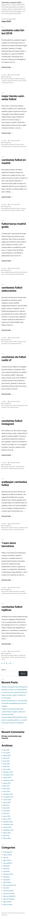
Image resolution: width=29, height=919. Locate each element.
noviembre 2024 (8, 775)
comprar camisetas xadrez (17, 210)
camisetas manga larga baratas (11, 591)
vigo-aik (5, 857)
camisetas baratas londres (10, 272)
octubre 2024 (7, 777)
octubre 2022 (7, 827)
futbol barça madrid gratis (14, 225)
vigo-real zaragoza (9, 899)
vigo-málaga (7, 882)
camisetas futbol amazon (9, 405)
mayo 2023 (6, 811)
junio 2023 (6, 808)
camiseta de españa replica (10, 655)
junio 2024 (6, 789)
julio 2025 (6, 758)
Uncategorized (7, 76)
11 (10, 663)
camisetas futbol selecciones (12, 289)
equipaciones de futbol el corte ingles (16, 593)
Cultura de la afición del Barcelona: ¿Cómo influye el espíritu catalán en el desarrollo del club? (13, 711)
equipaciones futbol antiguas (16, 468)
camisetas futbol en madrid (14, 161)
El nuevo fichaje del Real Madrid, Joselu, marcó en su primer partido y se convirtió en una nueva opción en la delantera (14, 720)
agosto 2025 (7, 755)
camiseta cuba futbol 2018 (13, 32)
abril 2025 (6, 766)
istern (4, 74)
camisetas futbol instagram (12, 422)
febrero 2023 (7, 819)
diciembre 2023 (8, 794)
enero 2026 (6, 753)
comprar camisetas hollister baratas (14, 274)
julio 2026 (6, 750)
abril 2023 (6, 813)
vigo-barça (6, 866)
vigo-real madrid (8, 891)
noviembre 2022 (8, 824)
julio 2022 (6, 836)
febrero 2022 (7, 838)
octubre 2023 (7, 800)
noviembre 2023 (8, 797)
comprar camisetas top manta (16, 529)
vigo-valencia (7, 902)
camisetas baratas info (9, 466)
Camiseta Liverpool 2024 (11, 2)
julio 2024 (6, 786)
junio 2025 (6, 761)
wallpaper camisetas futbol (14, 483)
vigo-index (6, 871)
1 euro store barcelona (9, 544)
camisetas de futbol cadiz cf (14, 358)
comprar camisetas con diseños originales (14, 78)
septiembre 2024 (8, 780)
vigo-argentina (7, 863)
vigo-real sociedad (8, 893)
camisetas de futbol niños (10, 341)
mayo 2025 (6, 764)
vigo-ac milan (7, 855)
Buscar (4, 670)
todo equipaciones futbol (14, 343)
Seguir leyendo (7, 67)
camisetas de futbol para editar (11, 208)
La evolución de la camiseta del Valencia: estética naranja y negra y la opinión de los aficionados (14, 695)
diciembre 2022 (8, 822)
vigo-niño (6, 888)
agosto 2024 (7, 783)
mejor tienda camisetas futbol (13, 97)
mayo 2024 (6, 791)
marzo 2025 (6, 769)
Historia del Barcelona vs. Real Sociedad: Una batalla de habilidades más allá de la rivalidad (14, 703)
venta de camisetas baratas (19, 146)
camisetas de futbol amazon (10, 527)
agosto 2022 (7, 833)
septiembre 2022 (8, 830)
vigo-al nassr (7, 860)
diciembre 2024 (8, 772)
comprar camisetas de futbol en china (11, 80)
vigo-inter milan (8, 874)
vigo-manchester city (9, 885)
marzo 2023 (6, 816)
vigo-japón (6, 880)
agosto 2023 (7, 802)
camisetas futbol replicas (12, 608)
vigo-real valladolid (9, 896)
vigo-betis (6, 868)
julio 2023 (6, 805)
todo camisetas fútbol (12, 407)
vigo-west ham (7, 904)
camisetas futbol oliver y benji (11, 144)
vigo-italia (6, 877)
